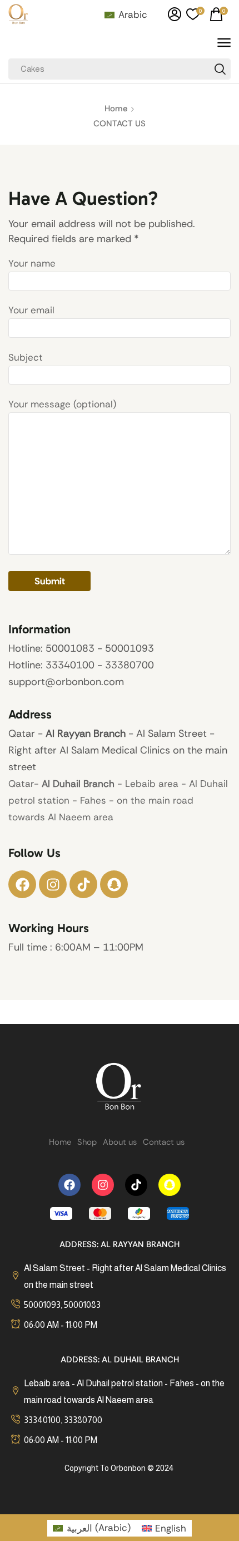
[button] (174, 14)
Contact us (164, 1142)
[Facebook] (22, 884)
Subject (25, 357)
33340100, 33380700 (63, 1420)
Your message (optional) (62, 404)
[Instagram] (53, 884)
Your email (31, 310)
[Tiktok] (83, 884)
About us (120, 1142)
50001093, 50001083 (62, 1304)
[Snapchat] (114, 884)
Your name (32, 263)
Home (115, 108)
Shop (87, 1142)
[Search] (220, 69)
